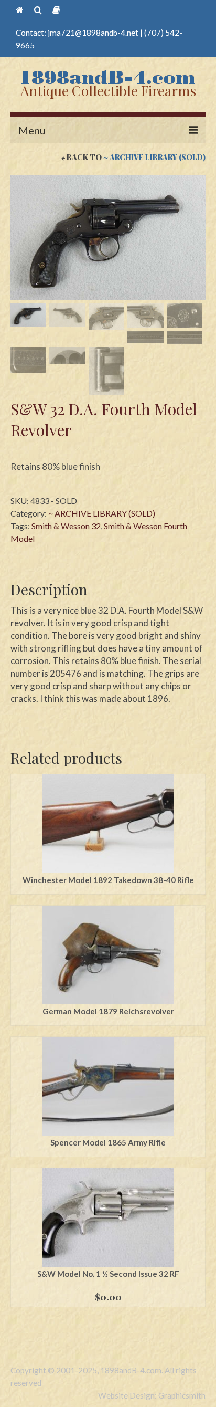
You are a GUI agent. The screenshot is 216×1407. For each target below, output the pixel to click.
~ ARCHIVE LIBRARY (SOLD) (154, 157)
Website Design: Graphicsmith (152, 1395)
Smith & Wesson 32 (66, 526)
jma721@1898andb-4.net (93, 32)
